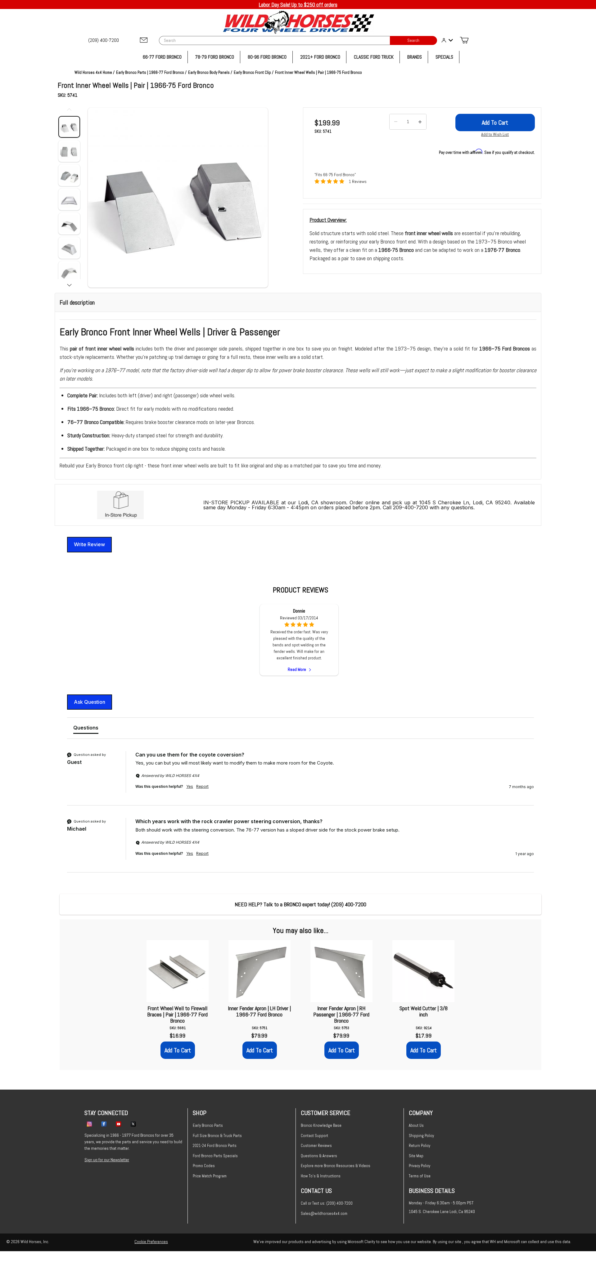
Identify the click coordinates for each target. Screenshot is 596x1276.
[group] (300, 778)
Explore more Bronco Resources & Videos (335, 1165)
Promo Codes (204, 1165)
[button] (178, 198)
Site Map (416, 1155)
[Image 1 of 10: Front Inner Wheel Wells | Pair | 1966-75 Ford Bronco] (69, 127)
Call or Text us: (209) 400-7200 (327, 1203)
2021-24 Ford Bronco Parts (215, 1145)
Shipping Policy (421, 1135)
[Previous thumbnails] (69, 110)
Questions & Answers (319, 1155)
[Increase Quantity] (420, 122)
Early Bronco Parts (208, 1125)
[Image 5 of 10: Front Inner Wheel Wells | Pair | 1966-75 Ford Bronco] (69, 223)
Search (413, 40)
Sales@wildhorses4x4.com (324, 1213)
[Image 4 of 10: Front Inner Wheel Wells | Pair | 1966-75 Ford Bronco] (69, 199)
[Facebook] (104, 1124)
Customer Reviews (316, 1145)
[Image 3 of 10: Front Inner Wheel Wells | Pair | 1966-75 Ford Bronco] (69, 175)
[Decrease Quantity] (396, 122)
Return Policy (419, 1145)
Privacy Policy (419, 1165)
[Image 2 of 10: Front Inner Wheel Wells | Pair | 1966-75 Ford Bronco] (69, 151)
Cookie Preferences (151, 1241)
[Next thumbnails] (69, 284)
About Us (416, 1125)
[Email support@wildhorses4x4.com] (144, 40)
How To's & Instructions (321, 1176)
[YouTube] (118, 1124)
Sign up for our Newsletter (106, 1159)
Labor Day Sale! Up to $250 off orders (298, 4)
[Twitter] (133, 1124)
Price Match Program (210, 1176)
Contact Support (314, 1135)
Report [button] (202, 786)
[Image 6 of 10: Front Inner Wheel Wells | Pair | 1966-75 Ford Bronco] (69, 248)
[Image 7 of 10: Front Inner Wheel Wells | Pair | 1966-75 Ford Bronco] (69, 272)
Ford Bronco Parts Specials (215, 1155)
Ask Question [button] (89, 702)
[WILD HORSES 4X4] (298, 22)
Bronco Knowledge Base (321, 1125)
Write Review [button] (89, 544)
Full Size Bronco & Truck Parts (217, 1135)
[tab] (85, 729)
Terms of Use (420, 1176)
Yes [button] (189, 786)
